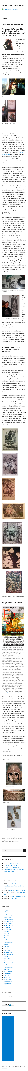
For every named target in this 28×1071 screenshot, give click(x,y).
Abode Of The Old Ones (10, 865)
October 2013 (7, 979)
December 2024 (8, 919)
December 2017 (8, 954)
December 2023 (8, 921)
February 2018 (8, 952)
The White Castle (9, 871)
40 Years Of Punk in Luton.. (17, 890)
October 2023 (8, 923)
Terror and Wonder (12, 24)
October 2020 (8, 940)
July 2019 (6, 944)
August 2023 (7, 927)
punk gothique (12, 840)
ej (18, 838)
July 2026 (6, 911)
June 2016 (6, 969)
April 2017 (6, 958)
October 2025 (8, 915)
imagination (5, 840)
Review (19, 837)
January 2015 (7, 977)
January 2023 (7, 929)
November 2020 (8, 938)
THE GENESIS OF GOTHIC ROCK (13, 863)
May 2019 (6, 948)
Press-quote (14, 837)
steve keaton (20, 840)
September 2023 (8, 925)
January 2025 (7, 917)
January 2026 (8, 913)
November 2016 (8, 963)
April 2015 (7, 975)
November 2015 (8, 971)
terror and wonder (9, 841)
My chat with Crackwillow (11, 867)
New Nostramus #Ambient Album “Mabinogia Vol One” (14, 886)
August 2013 (7, 983)
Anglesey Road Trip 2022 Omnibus (14, 869)
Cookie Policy (15, 898)
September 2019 (8, 942)
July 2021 (6, 931)
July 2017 (6, 956)
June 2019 (6, 946)
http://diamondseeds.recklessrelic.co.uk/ (13, 693)
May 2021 (6, 936)
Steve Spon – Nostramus (13, 5)
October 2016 (7, 965)
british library (14, 838)
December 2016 (8, 961)
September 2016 (8, 967)
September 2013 (8, 981)
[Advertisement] (8, 1038)
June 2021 (6, 933)
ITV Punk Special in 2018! (17, 896)
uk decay (7, 838)
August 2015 (7, 973)
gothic (20, 838)
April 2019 (7, 950)
